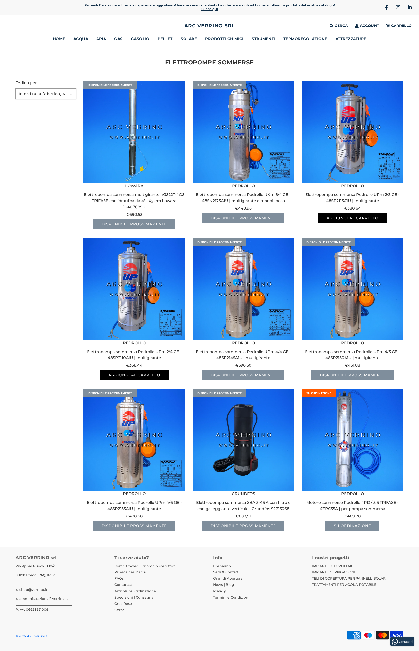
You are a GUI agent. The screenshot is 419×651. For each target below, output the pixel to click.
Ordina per (26, 83)
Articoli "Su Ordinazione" (135, 591)
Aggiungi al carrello (353, 218)
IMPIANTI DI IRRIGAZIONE (334, 572)
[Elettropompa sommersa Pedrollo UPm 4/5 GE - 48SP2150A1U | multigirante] (352, 289)
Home (59, 38)
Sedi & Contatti (226, 572)
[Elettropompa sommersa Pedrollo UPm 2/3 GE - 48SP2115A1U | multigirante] (352, 132)
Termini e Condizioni (231, 597)
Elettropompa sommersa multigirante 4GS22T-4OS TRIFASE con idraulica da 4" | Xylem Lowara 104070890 (134, 200)
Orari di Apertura (227, 578)
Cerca (119, 610)
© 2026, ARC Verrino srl (32, 636)
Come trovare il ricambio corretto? (144, 566)
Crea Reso (123, 603)
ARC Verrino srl (209, 26)
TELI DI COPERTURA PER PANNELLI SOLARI (349, 578)
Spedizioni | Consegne (134, 597)
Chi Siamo (222, 566)
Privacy (219, 591)
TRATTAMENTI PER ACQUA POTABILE (344, 585)
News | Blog (223, 585)
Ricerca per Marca (130, 572)
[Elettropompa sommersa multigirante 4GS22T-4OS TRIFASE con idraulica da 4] (134, 132)
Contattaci (123, 585)
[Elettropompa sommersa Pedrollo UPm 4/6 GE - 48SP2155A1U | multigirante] (134, 440)
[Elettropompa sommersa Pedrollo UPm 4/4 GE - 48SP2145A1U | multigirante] (243, 289)
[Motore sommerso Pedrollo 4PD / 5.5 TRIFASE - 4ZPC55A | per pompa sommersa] (352, 440)
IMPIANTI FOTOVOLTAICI (333, 566)
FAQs (119, 578)
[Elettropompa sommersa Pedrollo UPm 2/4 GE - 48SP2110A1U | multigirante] (134, 289)
